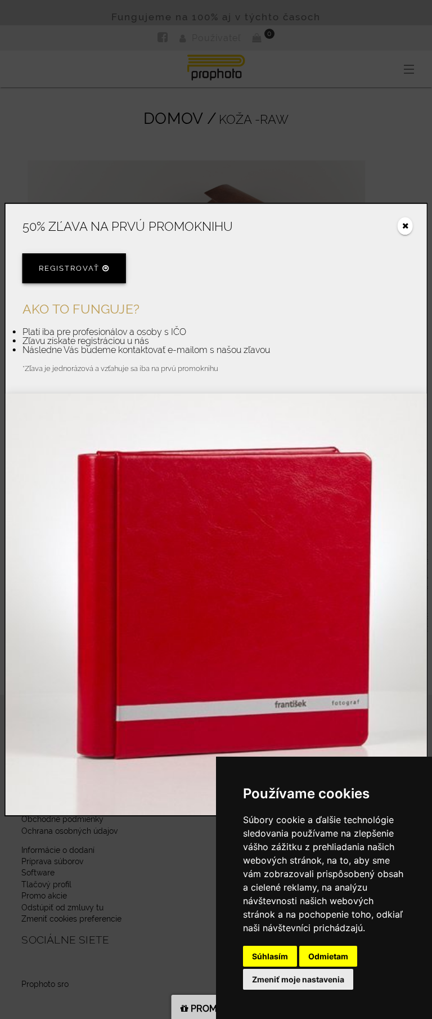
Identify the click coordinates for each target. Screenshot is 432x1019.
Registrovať (70, 269)
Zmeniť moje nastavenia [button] (298, 979)
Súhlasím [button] (270, 956)
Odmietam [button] (328, 956)
